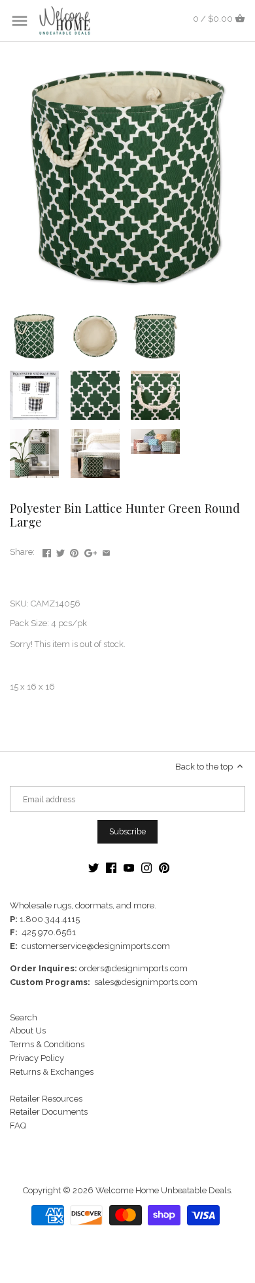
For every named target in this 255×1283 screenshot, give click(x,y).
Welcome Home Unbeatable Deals (163, 1190)
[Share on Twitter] (60, 550)
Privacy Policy (37, 1058)
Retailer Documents (49, 1112)
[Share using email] (106, 550)
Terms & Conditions (47, 1044)
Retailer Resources (46, 1099)
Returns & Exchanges (52, 1072)
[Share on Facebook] (46, 550)
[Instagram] (146, 867)
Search (23, 1017)
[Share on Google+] (90, 550)
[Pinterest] (164, 867)
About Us (28, 1030)
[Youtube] (129, 867)
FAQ (18, 1125)
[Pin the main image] (74, 550)
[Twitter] (93, 867)
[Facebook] (111, 867)
